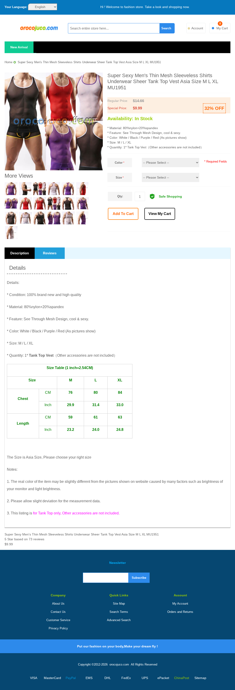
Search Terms (118, 612)
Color (119, 162)
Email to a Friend (173, 226)
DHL (107, 678)
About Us (58, 603)
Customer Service (58, 620)
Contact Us (58, 612)
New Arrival (19, 47)
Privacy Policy (58, 628)
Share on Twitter (194, 226)
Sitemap (200, 678)
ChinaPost (181, 678)
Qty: (120, 196)
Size (119, 177)
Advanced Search (119, 620)
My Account (180, 603)
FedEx (126, 678)
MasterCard (52, 678)
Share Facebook (184, 226)
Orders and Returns (180, 612)
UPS (145, 678)
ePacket (163, 678)
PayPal (71, 678)
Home (8, 62)
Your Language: (16, 7)
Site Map (119, 603)
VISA (33, 678)
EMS (89, 678)
